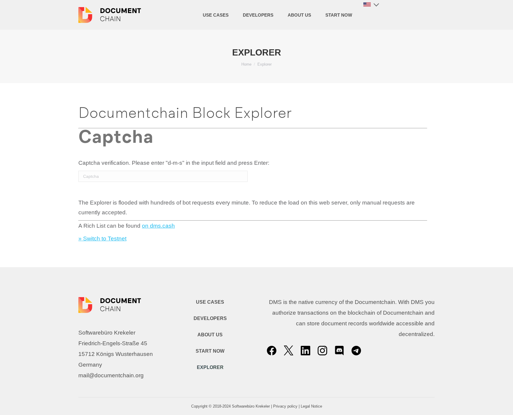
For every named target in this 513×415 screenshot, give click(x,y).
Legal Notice (311, 406)
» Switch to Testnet (102, 238)
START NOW (210, 351)
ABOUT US (210, 334)
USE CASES (210, 302)
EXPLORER (210, 367)
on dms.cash (158, 226)
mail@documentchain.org (111, 375)
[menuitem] (216, 14)
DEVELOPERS (210, 318)
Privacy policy (285, 406)
